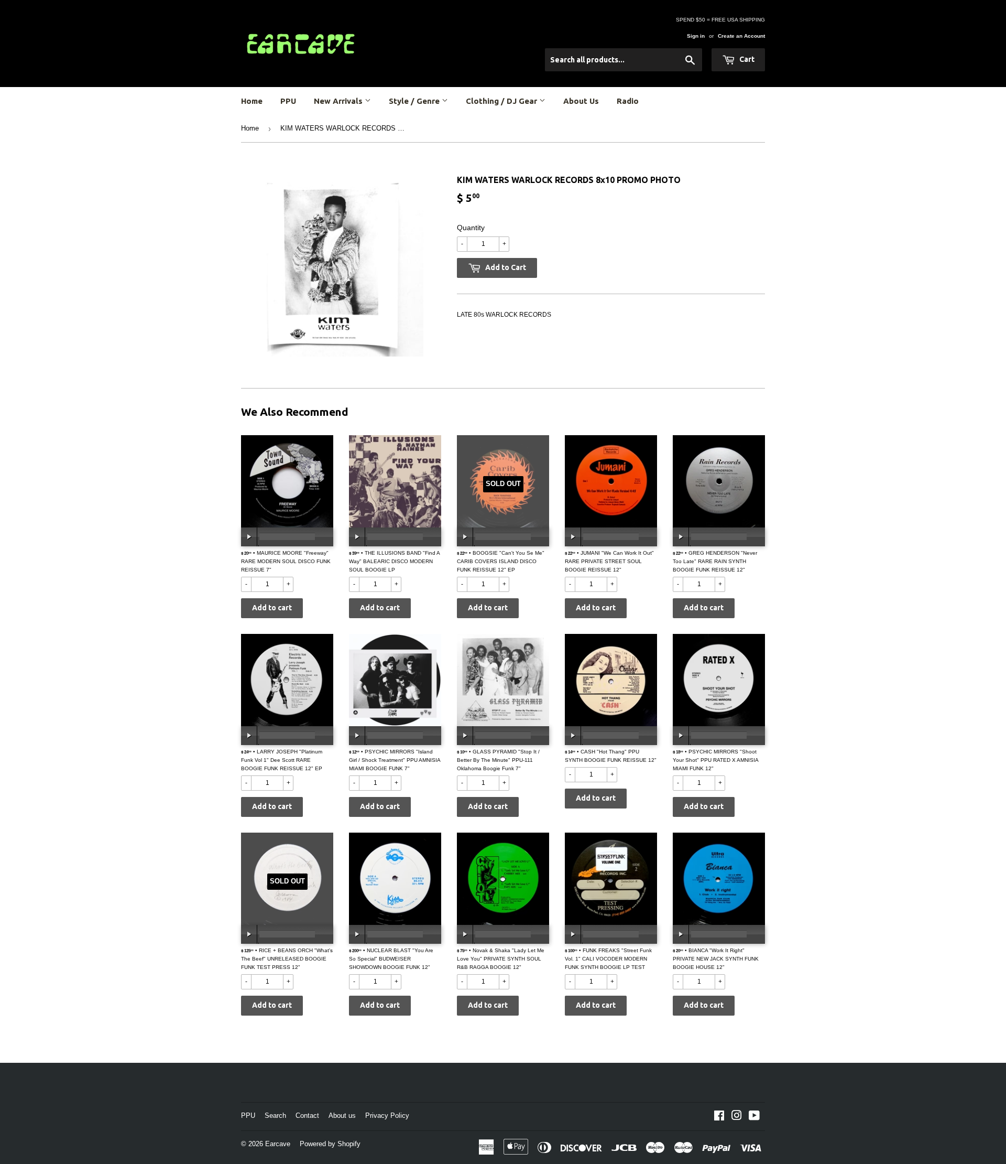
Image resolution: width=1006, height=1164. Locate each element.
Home (252, 100)
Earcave (277, 1144)
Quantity (471, 227)
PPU (288, 100)
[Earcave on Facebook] (719, 1117)
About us (342, 1115)
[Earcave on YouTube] (754, 1117)
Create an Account (741, 36)
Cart (746, 59)
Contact (307, 1115)
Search (275, 1115)
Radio (628, 100)
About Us (581, 100)
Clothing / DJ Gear (502, 100)
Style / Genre (415, 100)
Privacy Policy (387, 1115)
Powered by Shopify (330, 1144)
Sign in (696, 36)
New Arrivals (339, 100)
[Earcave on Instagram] (736, 1117)
